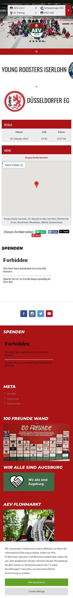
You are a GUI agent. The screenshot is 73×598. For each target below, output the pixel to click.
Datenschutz (14, 403)
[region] (36, 570)
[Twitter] (40, 313)
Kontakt (11, 393)
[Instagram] (32, 313)
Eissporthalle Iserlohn (36, 157)
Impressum (13, 398)
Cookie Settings (36, 591)
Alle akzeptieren (36, 582)
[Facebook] (23, 313)
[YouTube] (49, 313)
